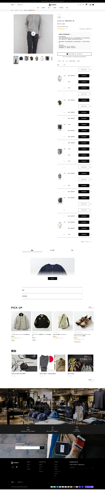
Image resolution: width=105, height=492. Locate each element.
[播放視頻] (33, 34)
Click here (52, 410)
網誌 (67, 7)
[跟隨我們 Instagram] (90, 4)
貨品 (49, 7)
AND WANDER (56, 332)
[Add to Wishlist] (91, 69)
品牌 (38, 7)
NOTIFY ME (83, 69)
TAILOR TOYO (34, 332)
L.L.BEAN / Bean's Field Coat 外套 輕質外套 (20, 334)
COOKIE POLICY (57, 471)
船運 (40, 469)
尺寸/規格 (52, 250)
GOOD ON (17, 10)
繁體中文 (12, 4)
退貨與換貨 (41, 471)
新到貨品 (43, 7)
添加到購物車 (84, 75)
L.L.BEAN (13, 332)
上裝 (21, 10)
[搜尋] (78, 4)
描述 (32, 250)
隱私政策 (56, 469)
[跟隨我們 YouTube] (93, 4)
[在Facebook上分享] (85, 241)
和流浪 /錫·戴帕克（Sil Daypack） (60, 334)
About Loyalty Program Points (62, 26)
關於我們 (28, 464)
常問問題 (40, 464)
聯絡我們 (28, 469)
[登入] (83, 4)
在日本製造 (61, 7)
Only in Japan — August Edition (48, 373)
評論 (72, 250)
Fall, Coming (71, 373)
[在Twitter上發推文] (89, 241)
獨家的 (55, 7)
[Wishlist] (80, 4)
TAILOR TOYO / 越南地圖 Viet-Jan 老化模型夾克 (41, 335)
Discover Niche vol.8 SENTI (19, 373)
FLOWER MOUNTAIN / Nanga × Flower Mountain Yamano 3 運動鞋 (82, 335)
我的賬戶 (56, 464)
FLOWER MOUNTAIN (78, 332)
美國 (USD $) (20, 4)
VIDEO (59, 17)
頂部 (12, 10)
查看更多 (52, 278)
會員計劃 (56, 473)
